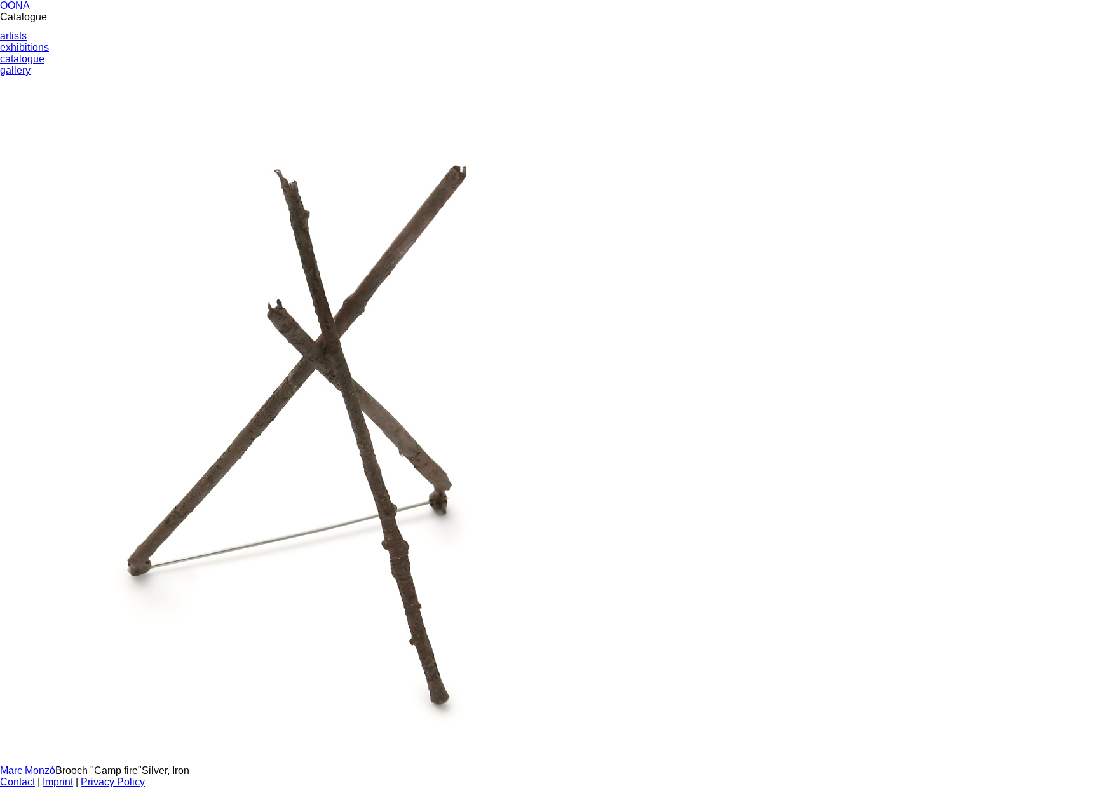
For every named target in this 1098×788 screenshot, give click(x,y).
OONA (15, 5)
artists (13, 36)
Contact (17, 782)
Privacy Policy (113, 782)
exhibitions (24, 47)
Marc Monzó (27, 770)
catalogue (22, 58)
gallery (15, 70)
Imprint (58, 782)
